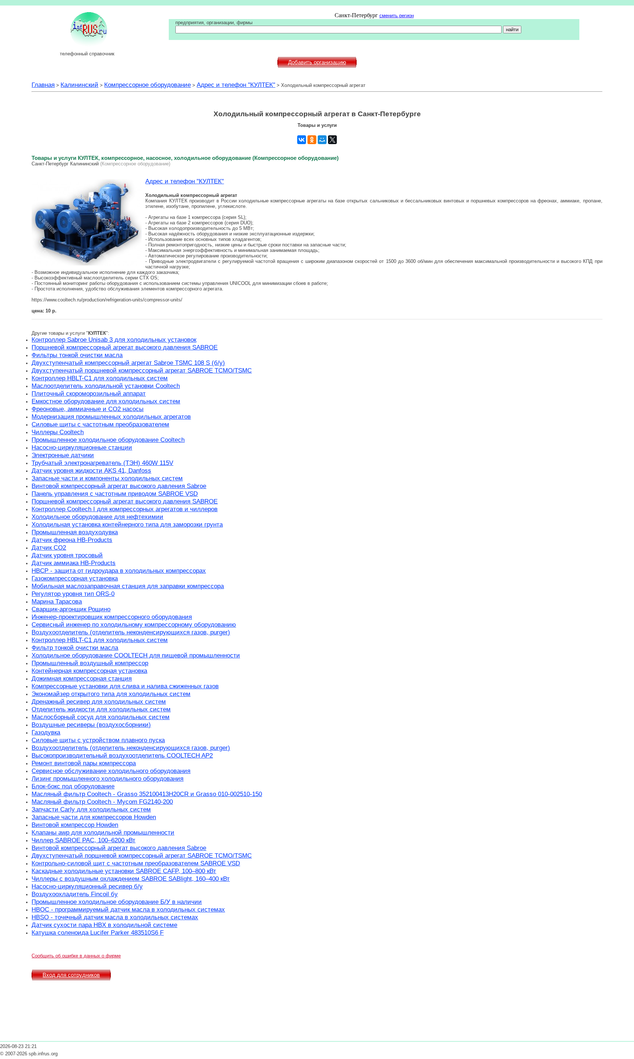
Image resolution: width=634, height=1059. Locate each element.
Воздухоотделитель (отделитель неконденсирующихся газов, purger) (131, 632)
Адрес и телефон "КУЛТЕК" (236, 84)
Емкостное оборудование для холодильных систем (106, 401)
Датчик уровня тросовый (67, 555)
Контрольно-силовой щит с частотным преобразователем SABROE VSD (136, 863)
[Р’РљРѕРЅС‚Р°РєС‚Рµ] (301, 140)
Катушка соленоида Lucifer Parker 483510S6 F (98, 932)
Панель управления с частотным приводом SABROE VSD (115, 493)
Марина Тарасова (57, 601)
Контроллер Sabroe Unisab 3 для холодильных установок (114, 339)
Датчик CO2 (49, 547)
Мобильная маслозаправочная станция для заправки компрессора (128, 586)
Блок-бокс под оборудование (73, 786)
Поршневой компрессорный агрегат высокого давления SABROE (125, 347)
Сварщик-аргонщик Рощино (71, 609)
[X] (332, 140)
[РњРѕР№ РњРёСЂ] (322, 140)
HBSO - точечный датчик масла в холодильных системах (115, 917)
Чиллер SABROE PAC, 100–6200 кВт (83, 840)
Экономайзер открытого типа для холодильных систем (111, 693)
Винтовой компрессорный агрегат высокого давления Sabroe (119, 486)
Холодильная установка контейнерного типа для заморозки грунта (127, 524)
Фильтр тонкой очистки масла (75, 647)
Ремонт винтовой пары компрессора (84, 763)
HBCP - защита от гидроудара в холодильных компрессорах (119, 570)
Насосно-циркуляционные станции (82, 447)
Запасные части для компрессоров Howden (94, 817)
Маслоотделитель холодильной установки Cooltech (106, 385)
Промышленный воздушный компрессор (90, 663)
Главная (43, 84)
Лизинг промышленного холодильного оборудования (107, 778)
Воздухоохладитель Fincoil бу (75, 894)
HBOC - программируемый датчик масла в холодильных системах (128, 909)
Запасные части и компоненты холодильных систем (107, 478)
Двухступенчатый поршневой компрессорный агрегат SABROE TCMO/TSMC (142, 370)
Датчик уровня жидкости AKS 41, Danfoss (91, 470)
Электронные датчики (63, 455)
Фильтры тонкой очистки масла (77, 355)
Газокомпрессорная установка (75, 578)
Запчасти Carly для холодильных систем (91, 809)
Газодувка (46, 732)
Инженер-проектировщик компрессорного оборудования (112, 616)
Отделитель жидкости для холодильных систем (101, 709)
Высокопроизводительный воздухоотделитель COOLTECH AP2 (122, 755)
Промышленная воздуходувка (75, 532)
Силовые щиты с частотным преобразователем (100, 424)
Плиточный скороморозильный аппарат (89, 393)
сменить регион (396, 15)
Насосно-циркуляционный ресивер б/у (87, 886)
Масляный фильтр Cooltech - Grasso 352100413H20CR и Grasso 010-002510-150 (147, 794)
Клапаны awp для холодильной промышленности (103, 832)
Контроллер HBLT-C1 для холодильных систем (100, 378)
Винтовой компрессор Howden (75, 824)
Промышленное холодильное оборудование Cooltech (108, 439)
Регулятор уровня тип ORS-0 (73, 593)
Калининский (79, 84)
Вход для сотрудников (71, 975)
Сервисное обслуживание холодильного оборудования (111, 770)
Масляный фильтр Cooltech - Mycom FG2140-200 (102, 801)
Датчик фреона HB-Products (72, 539)
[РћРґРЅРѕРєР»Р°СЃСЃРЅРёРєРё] (311, 140)
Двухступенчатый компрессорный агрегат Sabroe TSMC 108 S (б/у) (128, 362)
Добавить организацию (317, 62)
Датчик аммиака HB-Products (74, 563)
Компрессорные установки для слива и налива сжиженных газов (125, 686)
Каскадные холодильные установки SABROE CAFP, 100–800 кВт (124, 871)
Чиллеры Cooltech (58, 432)
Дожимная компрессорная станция (82, 678)
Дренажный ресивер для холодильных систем (99, 701)
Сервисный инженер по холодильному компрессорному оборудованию (134, 624)
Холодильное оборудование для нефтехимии (97, 516)
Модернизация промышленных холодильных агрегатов (111, 416)
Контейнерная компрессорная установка (89, 670)
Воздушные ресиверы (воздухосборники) (91, 724)
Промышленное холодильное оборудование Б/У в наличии (117, 901)
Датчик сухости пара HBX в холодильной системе (104, 924)
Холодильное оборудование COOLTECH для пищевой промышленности (136, 655)
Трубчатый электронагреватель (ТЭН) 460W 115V (102, 462)
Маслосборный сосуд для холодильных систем (101, 717)
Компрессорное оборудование (147, 84)
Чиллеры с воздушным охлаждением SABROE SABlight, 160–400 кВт (131, 878)
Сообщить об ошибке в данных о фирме (76, 956)
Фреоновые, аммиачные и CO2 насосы (87, 409)
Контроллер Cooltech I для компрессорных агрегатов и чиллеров (125, 509)
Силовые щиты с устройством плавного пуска (98, 740)
